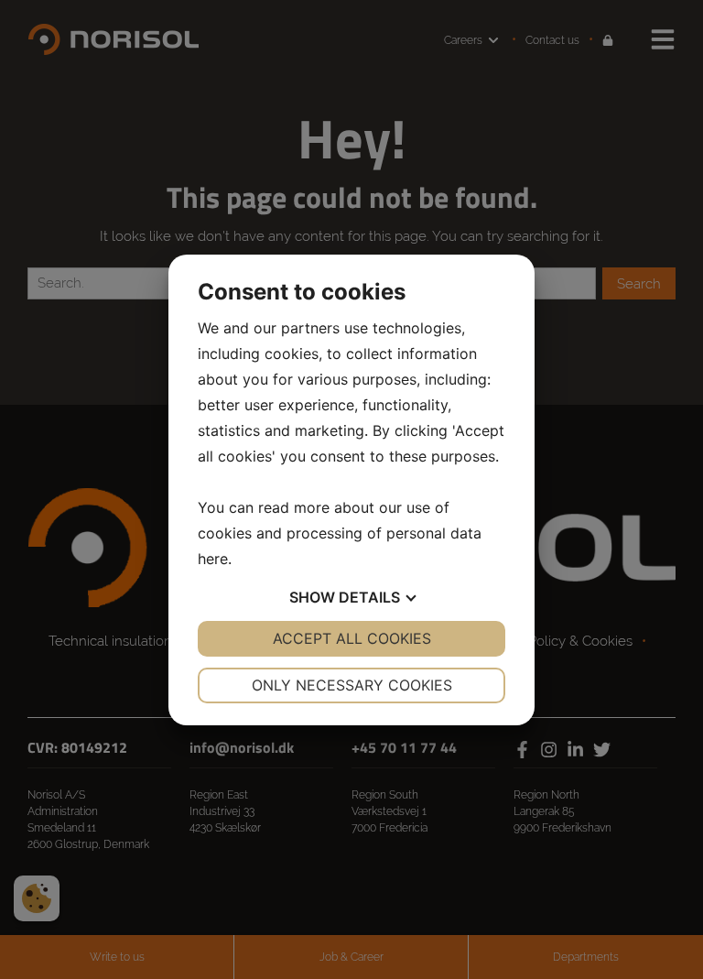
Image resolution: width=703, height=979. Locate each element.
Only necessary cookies (352, 685)
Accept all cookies (352, 638)
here (213, 558)
